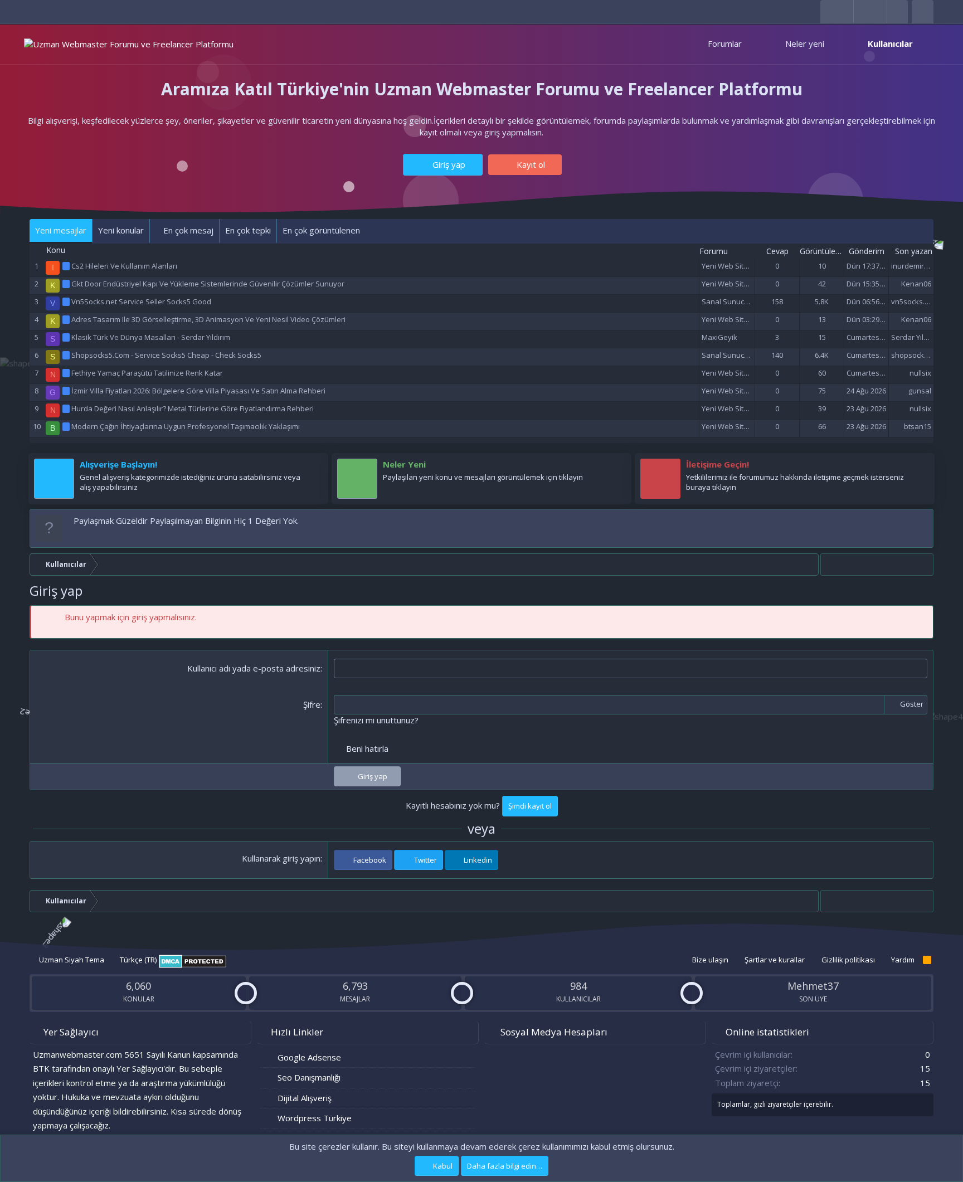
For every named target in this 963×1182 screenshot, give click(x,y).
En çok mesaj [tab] (187, 230)
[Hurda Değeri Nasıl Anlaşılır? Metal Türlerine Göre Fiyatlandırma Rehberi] (66, 408)
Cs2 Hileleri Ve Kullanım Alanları (124, 266)
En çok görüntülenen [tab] (321, 230)
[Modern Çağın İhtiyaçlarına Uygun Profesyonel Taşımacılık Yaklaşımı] (66, 426)
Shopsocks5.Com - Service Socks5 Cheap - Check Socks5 (166, 355)
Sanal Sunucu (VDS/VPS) (743, 301)
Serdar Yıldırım (915, 337)
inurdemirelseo (917, 266)
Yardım (903, 960)
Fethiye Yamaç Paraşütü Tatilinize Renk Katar (147, 373)
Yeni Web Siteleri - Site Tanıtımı (753, 266)
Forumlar (725, 43)
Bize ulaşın (710, 960)
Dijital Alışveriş (305, 1097)
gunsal (919, 391)
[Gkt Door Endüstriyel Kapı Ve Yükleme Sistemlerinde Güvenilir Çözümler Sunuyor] (66, 284)
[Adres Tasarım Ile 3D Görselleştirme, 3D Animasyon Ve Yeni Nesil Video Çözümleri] (66, 319)
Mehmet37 (813, 986)
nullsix (920, 373)
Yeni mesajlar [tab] (60, 230)
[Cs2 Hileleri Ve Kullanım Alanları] (66, 266)
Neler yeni (804, 43)
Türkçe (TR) (137, 960)
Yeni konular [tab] (121, 230)
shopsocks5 (911, 355)
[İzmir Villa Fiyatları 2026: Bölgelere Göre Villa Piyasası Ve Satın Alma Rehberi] (66, 391)
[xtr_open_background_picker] (897, 11)
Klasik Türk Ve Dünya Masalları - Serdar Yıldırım (150, 337)
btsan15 (917, 426)
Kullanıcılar (890, 43)
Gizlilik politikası (848, 960)
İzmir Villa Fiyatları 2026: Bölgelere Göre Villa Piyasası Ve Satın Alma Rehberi (198, 391)
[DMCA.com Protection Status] (192, 965)
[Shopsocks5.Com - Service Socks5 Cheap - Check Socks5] (66, 355)
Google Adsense (309, 1057)
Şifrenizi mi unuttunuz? (376, 720)
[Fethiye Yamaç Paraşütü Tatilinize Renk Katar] (66, 373)
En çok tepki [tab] (248, 230)
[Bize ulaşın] (920, 467)
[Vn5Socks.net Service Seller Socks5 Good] (66, 301)
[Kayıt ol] (314, 467)
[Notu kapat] (922, 521)
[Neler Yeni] (617, 467)
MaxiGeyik (719, 337)
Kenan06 (916, 284)
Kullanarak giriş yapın (281, 858)
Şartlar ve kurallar (775, 960)
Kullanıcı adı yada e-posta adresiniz (253, 668)
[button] (752, 44)
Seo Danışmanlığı (309, 1077)
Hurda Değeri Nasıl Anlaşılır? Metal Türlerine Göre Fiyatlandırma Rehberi (192, 408)
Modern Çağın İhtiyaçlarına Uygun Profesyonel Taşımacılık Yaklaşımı (185, 426)
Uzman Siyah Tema (70, 960)
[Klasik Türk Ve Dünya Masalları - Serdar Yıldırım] (66, 337)
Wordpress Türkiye (315, 1117)
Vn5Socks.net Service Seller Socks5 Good (141, 301)
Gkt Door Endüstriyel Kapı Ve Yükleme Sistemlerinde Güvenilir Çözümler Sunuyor (207, 284)
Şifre (311, 704)
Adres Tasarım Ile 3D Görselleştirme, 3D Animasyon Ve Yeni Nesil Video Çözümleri (208, 319)
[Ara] (922, 11)
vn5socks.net (913, 301)
